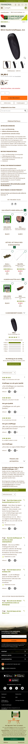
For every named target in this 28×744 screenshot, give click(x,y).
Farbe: (2, 80)
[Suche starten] (26, 8)
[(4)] (4, 21)
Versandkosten (18, 76)
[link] (19, 5)
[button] (10, 88)
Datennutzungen (5, 730)
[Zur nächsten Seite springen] (26, 22)
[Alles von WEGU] (3, 25)
